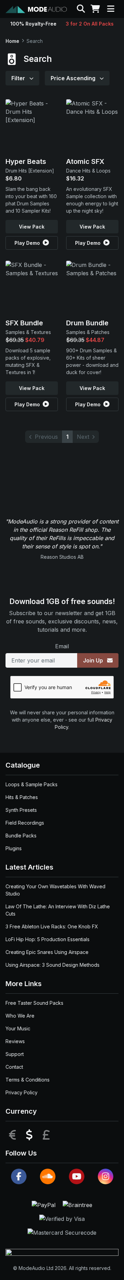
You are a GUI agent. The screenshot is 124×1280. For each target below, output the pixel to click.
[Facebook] (19, 1176)
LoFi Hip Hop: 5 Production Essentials (48, 939)
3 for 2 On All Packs (90, 24)
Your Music (18, 1028)
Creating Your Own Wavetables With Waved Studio (55, 890)
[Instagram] (105, 1176)
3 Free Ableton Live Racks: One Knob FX (52, 926)
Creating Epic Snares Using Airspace (47, 952)
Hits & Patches (22, 797)
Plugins (14, 848)
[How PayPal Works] (44, 1204)
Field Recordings (25, 823)
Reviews (15, 1041)
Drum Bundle (87, 323)
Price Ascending (74, 78)
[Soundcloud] (47, 1176)
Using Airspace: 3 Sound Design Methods (53, 965)
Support (15, 1054)
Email (62, 646)
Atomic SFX (85, 161)
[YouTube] (76, 1176)
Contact (14, 1067)
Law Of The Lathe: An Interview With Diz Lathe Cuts (58, 910)
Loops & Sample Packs (32, 784)
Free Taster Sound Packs (34, 1003)
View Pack (31, 227)
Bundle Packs (21, 835)
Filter (19, 78)
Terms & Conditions (28, 1080)
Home (12, 41)
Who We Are (20, 1016)
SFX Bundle (24, 323)
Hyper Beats (26, 161)
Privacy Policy (22, 1092)
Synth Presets (21, 810)
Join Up (93, 660)
